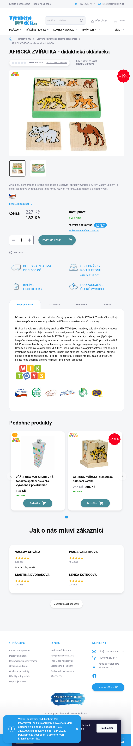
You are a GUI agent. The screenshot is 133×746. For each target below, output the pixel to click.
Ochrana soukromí (18, 666)
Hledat (81, 20)
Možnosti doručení (84, 230)
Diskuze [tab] (107, 304)
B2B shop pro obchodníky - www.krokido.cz (66, 713)
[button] (66, 517)
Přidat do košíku (52, 240)
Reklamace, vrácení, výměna (23, 661)
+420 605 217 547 (89, 275)
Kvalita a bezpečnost (19, 4)
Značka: (85, 64)
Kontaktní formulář (108, 687)
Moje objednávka (17, 681)
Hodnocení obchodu (61, 650)
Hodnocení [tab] (81, 304)
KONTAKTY (56, 676)
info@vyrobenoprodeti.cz (111, 651)
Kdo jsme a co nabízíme (62, 655)
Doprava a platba (42, 4)
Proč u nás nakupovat (62, 661)
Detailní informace (19, 204)
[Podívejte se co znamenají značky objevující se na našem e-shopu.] (59, 392)
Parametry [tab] (54, 304)
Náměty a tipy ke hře (19, 676)
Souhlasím (107, 728)
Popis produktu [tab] (25, 304)
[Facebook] (94, 675)
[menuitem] (16, 30)
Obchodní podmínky (19, 671)
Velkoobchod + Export (62, 666)
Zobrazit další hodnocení (66, 604)
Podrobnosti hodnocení (57, 62)
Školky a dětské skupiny (62, 671)
